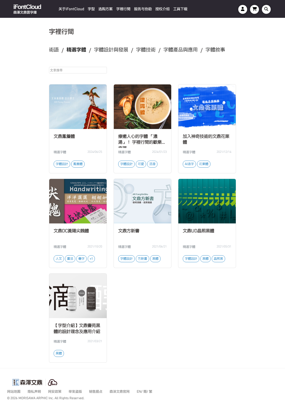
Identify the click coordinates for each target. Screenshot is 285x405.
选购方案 (105, 9)
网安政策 (54, 391)
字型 (91, 9)
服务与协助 (143, 9)
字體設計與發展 (111, 49)
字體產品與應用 (180, 49)
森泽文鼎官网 (120, 391)
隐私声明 (34, 391)
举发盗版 (75, 391)
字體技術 (146, 49)
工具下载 (180, 9)
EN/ (139, 391)
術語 (54, 49)
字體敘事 (215, 49)
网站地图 (13, 391)
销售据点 (95, 391)
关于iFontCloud (71, 9)
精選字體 (76, 49)
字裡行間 (123, 9)
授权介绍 (162, 9)
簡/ (145, 391)
